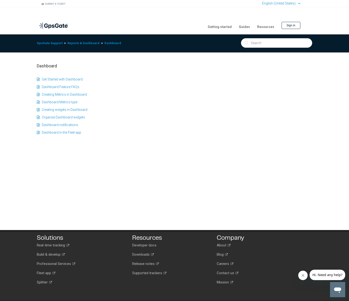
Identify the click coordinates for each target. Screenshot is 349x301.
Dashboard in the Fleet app (60, 132)
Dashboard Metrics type (58, 102)
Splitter (43, 282)
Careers (223, 264)
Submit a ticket (55, 4)
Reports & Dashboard (83, 43)
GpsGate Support (49, 43)
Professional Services (54, 264)
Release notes (144, 264)
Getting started (220, 27)
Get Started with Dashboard (61, 79)
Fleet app (44, 273)
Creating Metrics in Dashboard (63, 94)
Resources (265, 27)
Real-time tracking (51, 245)
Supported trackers (147, 273)
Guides (244, 27)
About (222, 245)
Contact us (226, 273)
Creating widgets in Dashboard (63, 110)
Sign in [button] (291, 25)
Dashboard (112, 43)
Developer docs (144, 245)
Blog (221, 254)
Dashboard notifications (59, 125)
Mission (223, 282)
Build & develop (49, 254)
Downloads (141, 254)
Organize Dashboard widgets (62, 117)
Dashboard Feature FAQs (59, 87)
